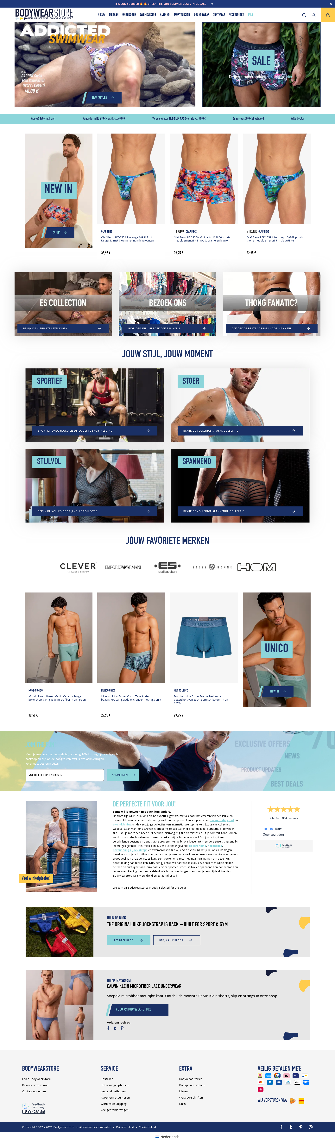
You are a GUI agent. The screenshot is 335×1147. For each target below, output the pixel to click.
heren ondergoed (222, 820)
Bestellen (107, 1079)
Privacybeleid (125, 1127)
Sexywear (219, 15)
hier (289, 76)
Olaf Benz (106, 232)
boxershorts (197, 846)
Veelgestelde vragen (115, 1110)
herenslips (215, 846)
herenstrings (122, 850)
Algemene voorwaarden (95, 1127)
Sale (250, 15)
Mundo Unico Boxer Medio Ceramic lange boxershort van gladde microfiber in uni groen (57, 697)
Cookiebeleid (147, 1127)
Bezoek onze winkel (35, 1085)
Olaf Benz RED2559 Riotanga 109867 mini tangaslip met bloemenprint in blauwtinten (127, 238)
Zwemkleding (148, 15)
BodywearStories (190, 1079)
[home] (44, 18)
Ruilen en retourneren (115, 1097)
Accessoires (236, 15)
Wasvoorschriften (191, 1097)
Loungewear (201, 15)
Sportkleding (182, 15)
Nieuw (101, 15)
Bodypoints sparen (192, 1085)
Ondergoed (129, 15)
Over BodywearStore (36, 1079)
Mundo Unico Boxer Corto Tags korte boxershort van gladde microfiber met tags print (131, 697)
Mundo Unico (35, 691)
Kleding (165, 15)
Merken (113, 15)
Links (182, 1104)
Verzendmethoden (113, 1091)
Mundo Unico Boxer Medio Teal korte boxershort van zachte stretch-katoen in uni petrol (201, 699)
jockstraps (140, 850)
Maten (183, 1091)
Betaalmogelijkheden (115, 1085)
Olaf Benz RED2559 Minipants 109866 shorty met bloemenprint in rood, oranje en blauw (202, 238)
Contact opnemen (34, 1091)
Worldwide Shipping (114, 1104)
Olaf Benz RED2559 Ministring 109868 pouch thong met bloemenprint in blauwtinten (275, 238)
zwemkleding (122, 824)
